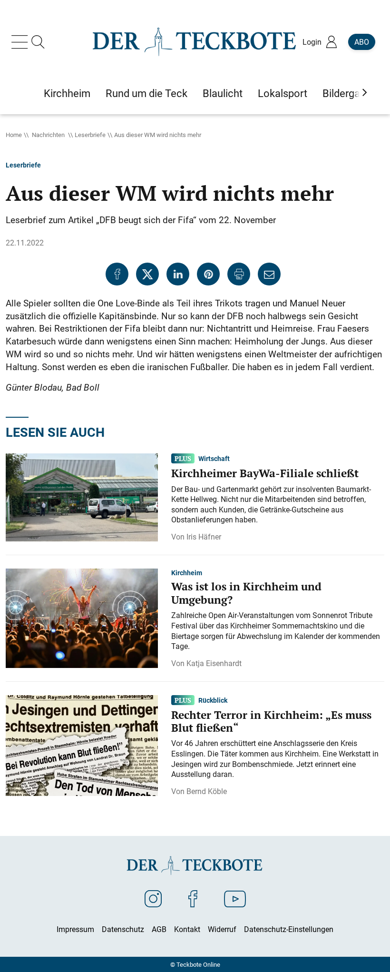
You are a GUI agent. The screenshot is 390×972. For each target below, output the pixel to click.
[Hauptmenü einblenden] (21, 42)
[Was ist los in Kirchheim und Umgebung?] (82, 617)
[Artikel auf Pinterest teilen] (208, 274)
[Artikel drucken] (238, 274)
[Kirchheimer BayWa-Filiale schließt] (82, 496)
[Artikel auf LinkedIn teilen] (177, 274)
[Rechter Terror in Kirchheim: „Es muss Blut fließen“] (82, 744)
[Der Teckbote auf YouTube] (235, 898)
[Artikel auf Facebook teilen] (117, 274)
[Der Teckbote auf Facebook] (192, 898)
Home (14, 134)
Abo (361, 42)
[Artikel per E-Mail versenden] (269, 274)
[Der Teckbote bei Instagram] (153, 898)
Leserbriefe (90, 134)
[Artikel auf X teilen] (147, 274)
